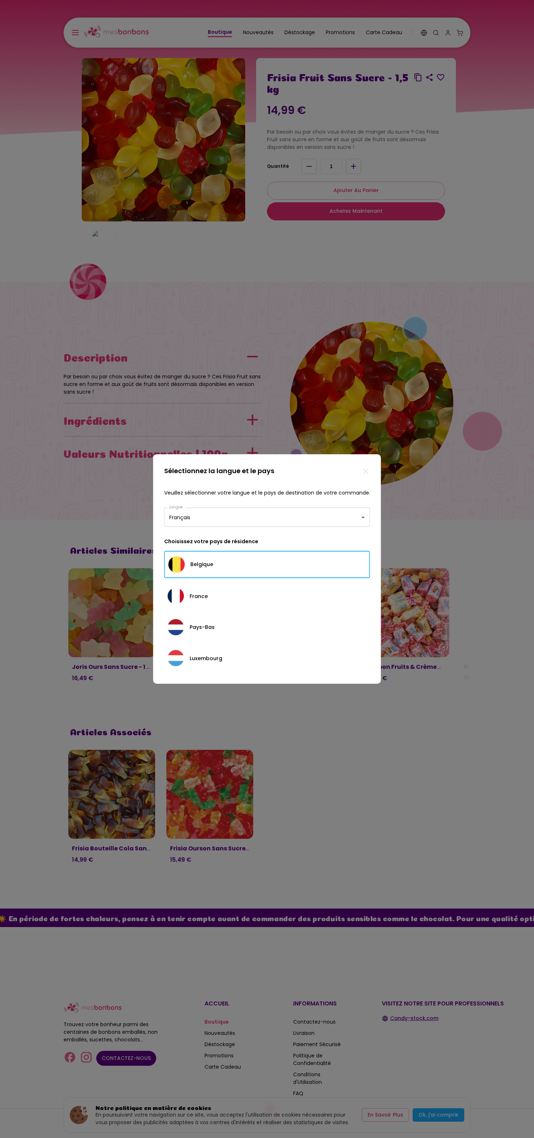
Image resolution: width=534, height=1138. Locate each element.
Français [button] (179, 517)
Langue (176, 507)
